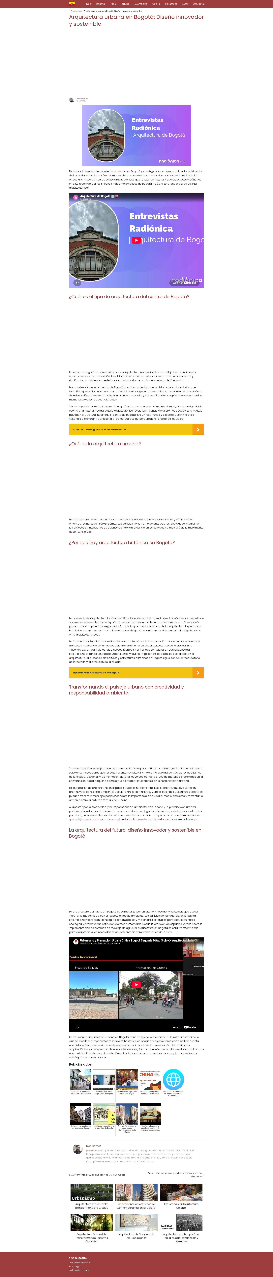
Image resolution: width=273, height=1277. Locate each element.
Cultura (125, 4)
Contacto (198, 4)
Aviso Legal (74, 1266)
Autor (185, 4)
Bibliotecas (171, 4)
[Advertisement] (136, 62)
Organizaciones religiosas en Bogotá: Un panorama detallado (175, 1175)
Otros (113, 4)
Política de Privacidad (80, 1262)
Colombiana (140, 4)
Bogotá (100, 4)
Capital (156, 4)
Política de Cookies (79, 1270)
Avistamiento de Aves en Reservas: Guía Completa (98, 1174)
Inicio (89, 4)
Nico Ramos (82, 98)
